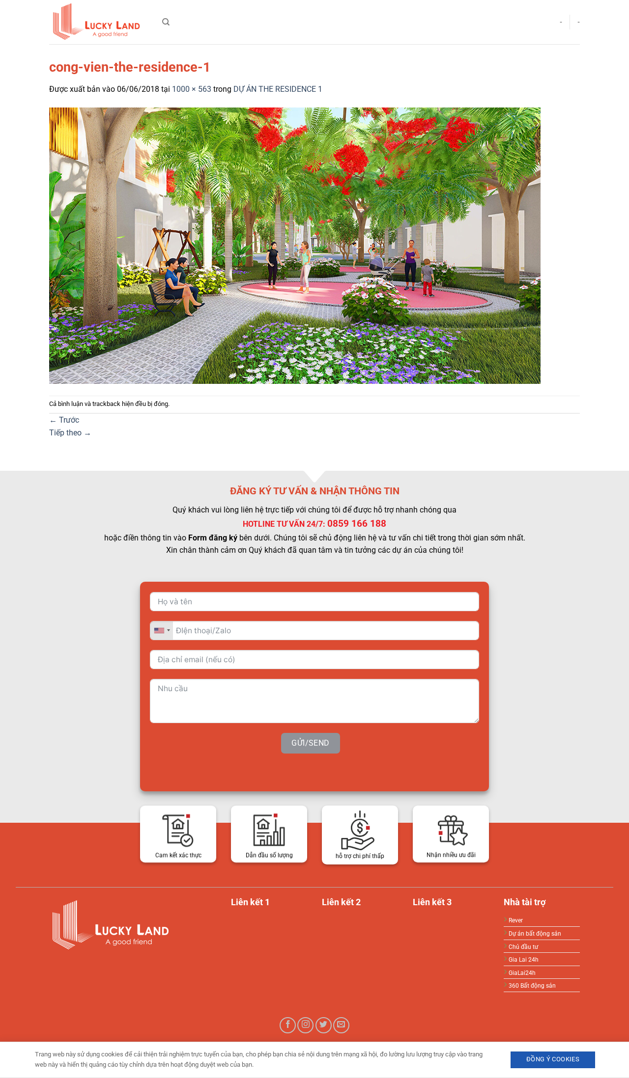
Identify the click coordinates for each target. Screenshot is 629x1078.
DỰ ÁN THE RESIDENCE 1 (277, 89)
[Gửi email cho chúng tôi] (341, 1025)
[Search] (166, 22)
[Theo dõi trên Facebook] (288, 1025)
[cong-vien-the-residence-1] (295, 244)
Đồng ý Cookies (552, 1059)
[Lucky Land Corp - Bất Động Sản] (98, 22)
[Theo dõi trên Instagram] (305, 1025)
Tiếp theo (70, 432)
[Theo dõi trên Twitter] (323, 1025)
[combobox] (161, 630)
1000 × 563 (191, 89)
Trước (64, 420)
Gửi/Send (310, 742)
